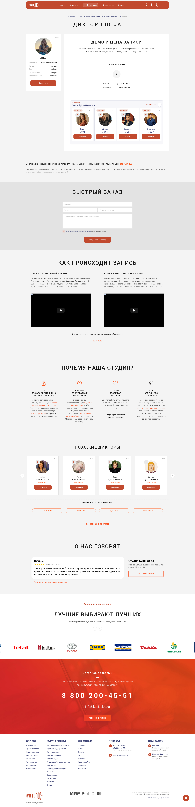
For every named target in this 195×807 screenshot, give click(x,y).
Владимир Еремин (73, 281)
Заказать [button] (43, 487)
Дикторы (74, 5)
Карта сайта (82, 769)
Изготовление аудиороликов (58, 745)
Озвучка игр (51, 765)
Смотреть (97, 341)
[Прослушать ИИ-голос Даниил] (100, 114)
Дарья (82, 129)
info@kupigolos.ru (97, 706)
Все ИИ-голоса (151, 105)
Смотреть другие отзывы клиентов (50, 582)
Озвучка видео (52, 759)
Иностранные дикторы (49, 62)
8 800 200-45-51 (97, 695)
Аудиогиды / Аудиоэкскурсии (58, 762)
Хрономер (51, 772)
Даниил (105, 129)
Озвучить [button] (82, 136)
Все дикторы (31, 745)
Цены (80, 749)
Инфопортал (108, 5)
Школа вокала (52, 775)
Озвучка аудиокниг (54, 755)
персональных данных (98, 231)
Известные (148, 511)
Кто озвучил (31, 769)
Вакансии (81, 759)
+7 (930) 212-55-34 (120, 748)
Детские (114, 511)
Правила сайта (84, 762)
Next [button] (173, 476)
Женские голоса (32, 752)
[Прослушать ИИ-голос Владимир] (146, 114)
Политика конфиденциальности (158, 798)
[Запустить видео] (61, 310)
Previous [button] (22, 476)
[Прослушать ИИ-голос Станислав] (123, 114)
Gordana (151, 477)
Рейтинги (50, 782)
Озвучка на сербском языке (36, 169)
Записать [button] (43, 83)
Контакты (82, 765)
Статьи (121, 5)
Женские (80, 511)
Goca (115, 477)
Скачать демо (42, 482)
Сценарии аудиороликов (56, 749)
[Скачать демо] (124, 74)
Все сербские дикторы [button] (97, 524)
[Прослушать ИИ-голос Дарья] (77, 114)
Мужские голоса (32, 749)
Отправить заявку (97, 240)
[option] (82, 124)
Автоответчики (53, 752)
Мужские (47, 511)
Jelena (42, 477)
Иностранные (31, 765)
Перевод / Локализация (56, 769)
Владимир (151, 129)
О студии (81, 745)
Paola (79, 477)
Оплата (81, 752)
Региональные (31, 762)
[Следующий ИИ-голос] (159, 105)
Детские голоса (32, 755)
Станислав (128, 129)
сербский (54, 69)
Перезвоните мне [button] (97, 718)
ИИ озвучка (51, 778)
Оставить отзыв (146, 574)
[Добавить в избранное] (90, 110)
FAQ (79, 755)
